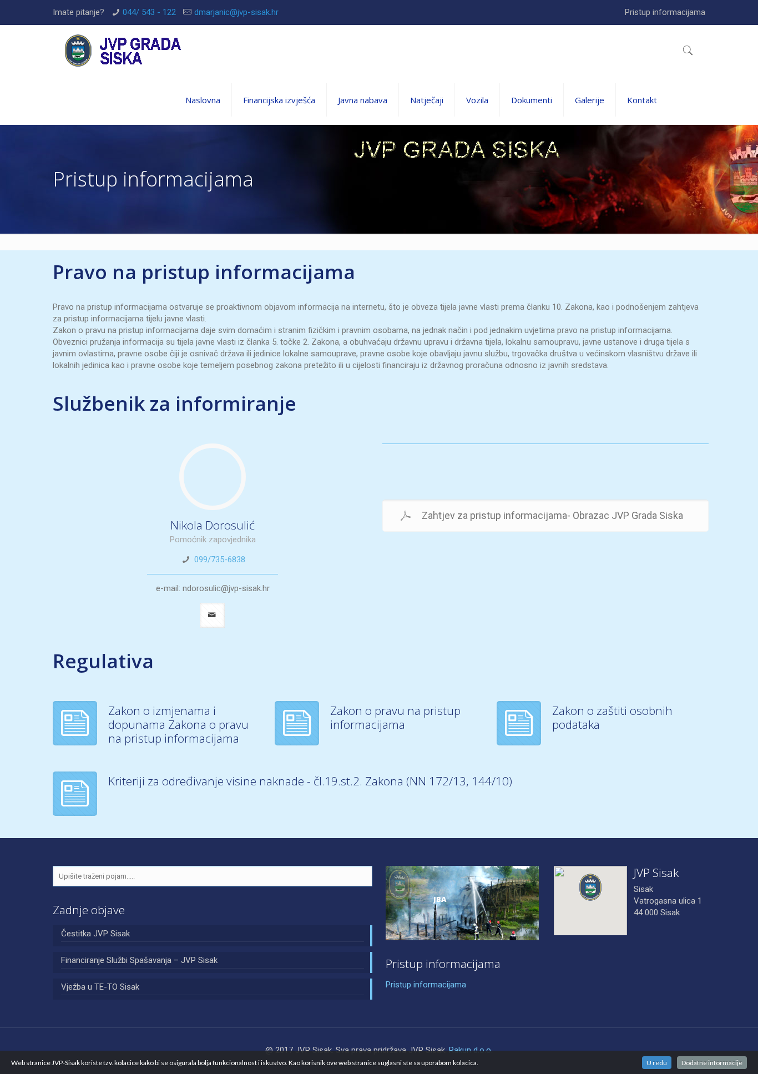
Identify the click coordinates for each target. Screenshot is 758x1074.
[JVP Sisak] (123, 50)
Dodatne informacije (711, 1062)
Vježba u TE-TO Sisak (100, 987)
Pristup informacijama (665, 12)
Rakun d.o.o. (471, 1050)
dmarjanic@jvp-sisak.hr (236, 12)
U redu (656, 1062)
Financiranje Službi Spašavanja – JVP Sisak (139, 960)
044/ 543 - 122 (149, 12)
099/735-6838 (219, 559)
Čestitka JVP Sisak (95, 934)
